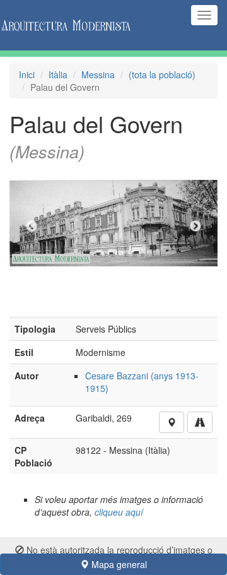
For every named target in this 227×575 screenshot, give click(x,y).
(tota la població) (162, 74)
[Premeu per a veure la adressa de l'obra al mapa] (171, 422)
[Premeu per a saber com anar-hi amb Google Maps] (199, 422)
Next (195, 226)
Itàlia (58, 74)
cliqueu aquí (119, 512)
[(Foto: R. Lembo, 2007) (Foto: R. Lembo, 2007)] (113, 226)
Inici (27, 74)
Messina (98, 74)
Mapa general (118, 564)
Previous (31, 226)
